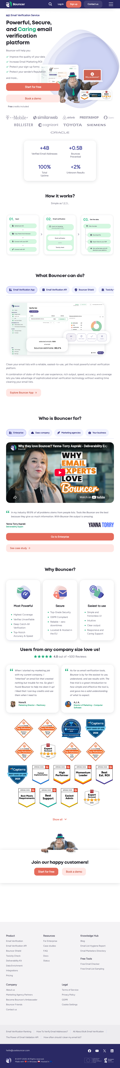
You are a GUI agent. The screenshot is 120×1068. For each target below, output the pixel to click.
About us (10, 990)
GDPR (65, 999)
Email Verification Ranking (18, 1031)
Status (46, 960)
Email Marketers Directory (93, 951)
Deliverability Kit (14, 960)
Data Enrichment (14, 965)
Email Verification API (16, 946)
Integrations (12, 970)
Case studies (49, 946)
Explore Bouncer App (21, 392)
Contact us (93, 4)
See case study (18, 547)
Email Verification (14, 941)
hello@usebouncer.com (18, 1050)
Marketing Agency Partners (19, 994)
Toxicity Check (13, 956)
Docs (45, 956)
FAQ (45, 951)
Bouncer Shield (13, 951)
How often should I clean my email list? (62, 1037)
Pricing (9, 975)
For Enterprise (50, 941)
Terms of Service (70, 990)
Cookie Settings (70, 1004)
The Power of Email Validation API (22, 1037)
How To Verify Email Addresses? (52, 1031)
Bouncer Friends (14, 1004)
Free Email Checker (90, 964)
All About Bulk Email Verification (88, 1031)
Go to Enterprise (60, 536)
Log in (61, 4)
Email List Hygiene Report (92, 946)
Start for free (33, 87)
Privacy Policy (68, 994)
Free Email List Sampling (92, 968)
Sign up (73, 4)
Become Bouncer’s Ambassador (21, 999)
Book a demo (33, 98)
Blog (82, 941)
